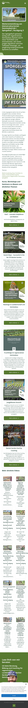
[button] (26, 684)
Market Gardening (7, 173)
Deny (14, 699)
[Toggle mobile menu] (25, 3)
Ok (14, 705)
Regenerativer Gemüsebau (17, 176)
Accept (14, 695)
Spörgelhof (5, 178)
